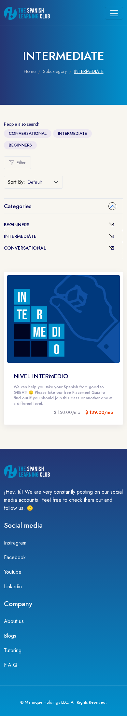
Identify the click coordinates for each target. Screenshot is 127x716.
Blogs (10, 636)
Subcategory (55, 71)
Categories (17, 206)
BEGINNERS (20, 145)
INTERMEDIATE (72, 133)
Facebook (15, 557)
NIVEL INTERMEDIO (41, 376)
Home (29, 71)
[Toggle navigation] (114, 13)
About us (14, 621)
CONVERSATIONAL (28, 133)
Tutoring (12, 650)
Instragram (15, 542)
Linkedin (13, 586)
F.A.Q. (11, 665)
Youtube (12, 572)
